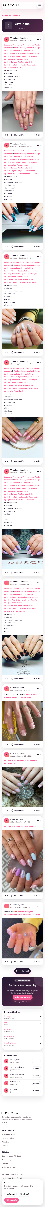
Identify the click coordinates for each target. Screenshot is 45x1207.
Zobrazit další (22, 971)
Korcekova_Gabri (17, 687)
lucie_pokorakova (17, 753)
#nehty (15, 56)
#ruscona (8, 45)
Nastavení (10, 1194)
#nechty (7, 56)
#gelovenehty (10, 763)
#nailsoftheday (10, 53)
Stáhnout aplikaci (22, 997)
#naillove (22, 62)
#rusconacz (17, 45)
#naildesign (35, 48)
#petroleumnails (11, 173)
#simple (7, 697)
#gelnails (22, 53)
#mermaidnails (22, 826)
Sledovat (36, 1061)
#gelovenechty (32, 53)
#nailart (17, 68)
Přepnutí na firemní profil (12, 1178)
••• (39, 39)
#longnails (21, 171)
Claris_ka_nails (16, 819)
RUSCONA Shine (9, 1134)
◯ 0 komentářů (17, 135)
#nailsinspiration (25, 50)
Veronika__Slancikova (19, 38)
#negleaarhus (10, 59)
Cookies (5, 1163)
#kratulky (18, 914)
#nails (37, 45)
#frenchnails (24, 173)
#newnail (25, 760)
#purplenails (9, 500)
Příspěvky (6, 1142)
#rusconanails (29, 45)
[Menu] (39, 5)
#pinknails (8, 391)
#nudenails (9, 68)
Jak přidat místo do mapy (12, 1174)
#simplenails (22, 59)
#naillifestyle (10, 65)
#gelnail (7, 760)
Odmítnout (24, 1194)
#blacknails (9, 611)
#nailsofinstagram (22, 48)
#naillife (29, 62)
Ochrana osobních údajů (11, 1156)
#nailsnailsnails (11, 50)
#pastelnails (9, 826)
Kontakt (5, 1146)
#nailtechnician (10, 62)
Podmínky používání (10, 1160)
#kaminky (27, 914)
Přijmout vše (11, 1200)
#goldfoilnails (21, 611)
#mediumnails (22, 388)
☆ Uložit (37, 135)
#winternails (31, 694)
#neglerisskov (24, 56)
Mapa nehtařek (8, 1138)
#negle (34, 56)
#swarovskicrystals (26, 911)
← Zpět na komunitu (11, 15)
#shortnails (21, 65)
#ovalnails (31, 65)
